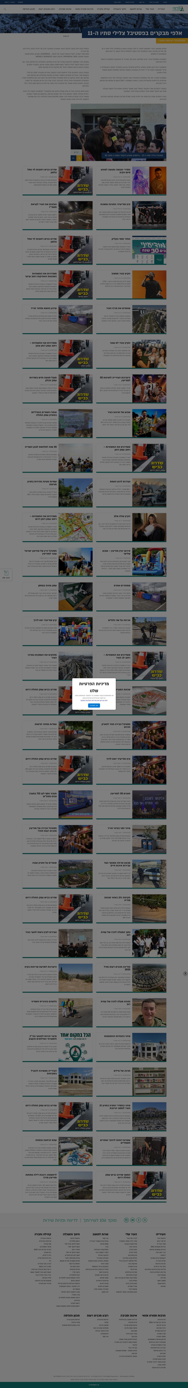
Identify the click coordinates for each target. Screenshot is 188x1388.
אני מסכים (94, 705)
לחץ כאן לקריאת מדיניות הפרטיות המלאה (94, 701)
